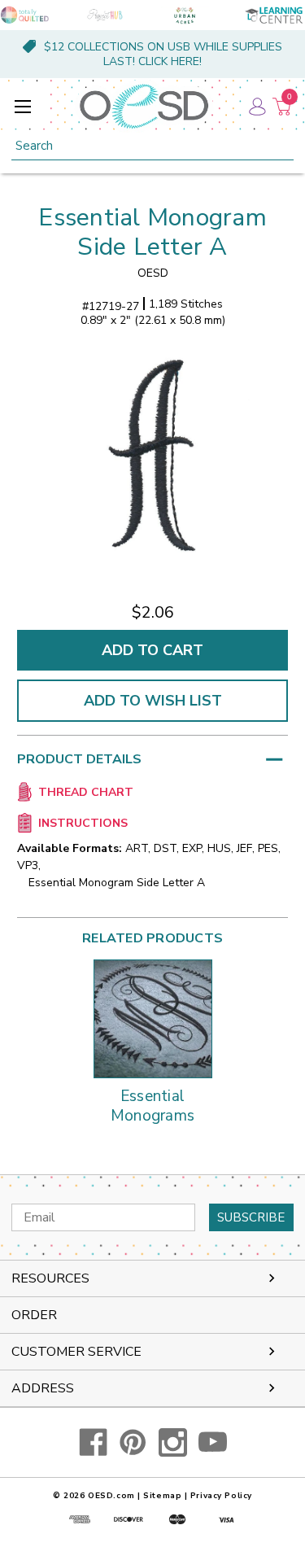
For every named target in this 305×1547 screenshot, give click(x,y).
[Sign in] (256, 105)
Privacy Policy (221, 1495)
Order (34, 1315)
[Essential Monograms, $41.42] (153, 1018)
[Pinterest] (133, 1442)
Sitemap (162, 1495)
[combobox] (152, 146)
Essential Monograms (152, 1106)
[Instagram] (173, 1442)
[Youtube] (212, 1442)
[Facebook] (93, 1442)
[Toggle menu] (22, 106)
